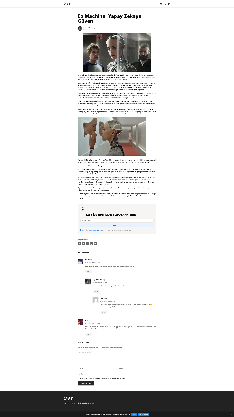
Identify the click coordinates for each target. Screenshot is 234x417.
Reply (88, 271)
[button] (79, 243)
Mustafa (88, 260)
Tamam (134, 414)
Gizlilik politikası (143, 414)
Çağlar (87, 320)
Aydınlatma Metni (94, 230)
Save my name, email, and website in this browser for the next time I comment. (103, 378)
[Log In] (168, 3)
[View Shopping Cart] (161, 3)
